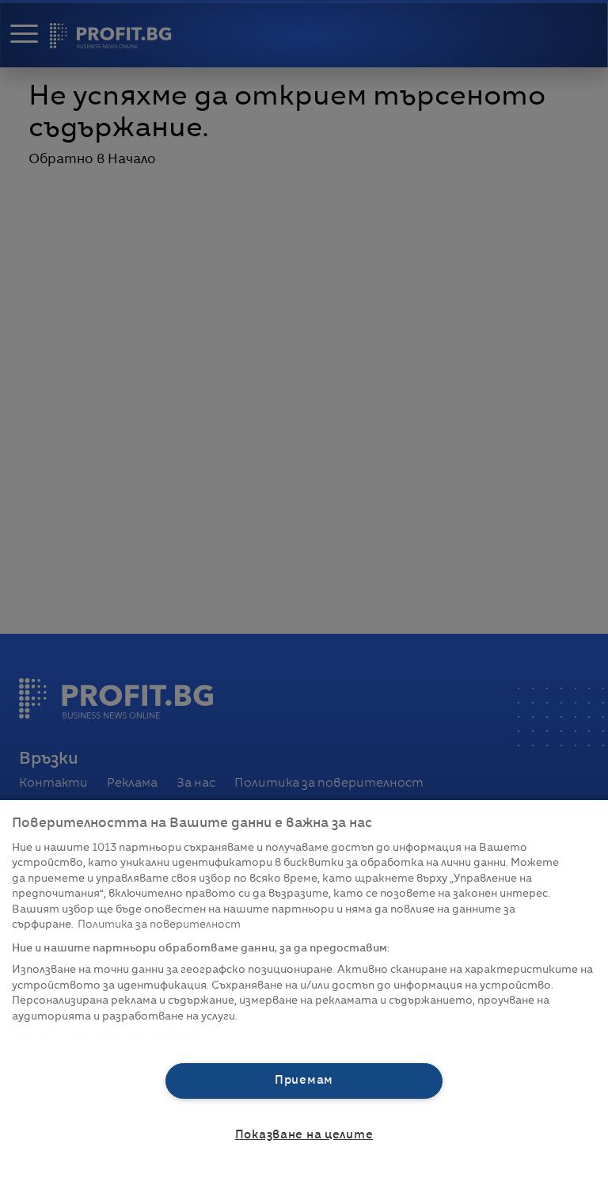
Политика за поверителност (159, 925)
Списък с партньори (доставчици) (108, 1034)
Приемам (304, 1080)
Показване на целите (304, 1135)
